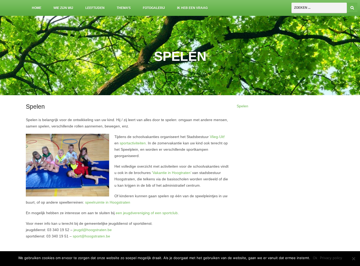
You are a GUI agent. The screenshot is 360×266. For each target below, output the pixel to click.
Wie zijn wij (63, 8)
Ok (315, 258)
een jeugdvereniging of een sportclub (147, 213)
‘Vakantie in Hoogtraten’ (172, 173)
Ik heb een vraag (192, 8)
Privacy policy (331, 258)
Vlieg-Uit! (217, 137)
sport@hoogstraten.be (91, 236)
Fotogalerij (154, 8)
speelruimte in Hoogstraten (107, 202)
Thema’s (124, 8)
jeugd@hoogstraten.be (93, 230)
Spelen (242, 106)
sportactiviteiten (133, 143)
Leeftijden (95, 8)
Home (36, 8)
